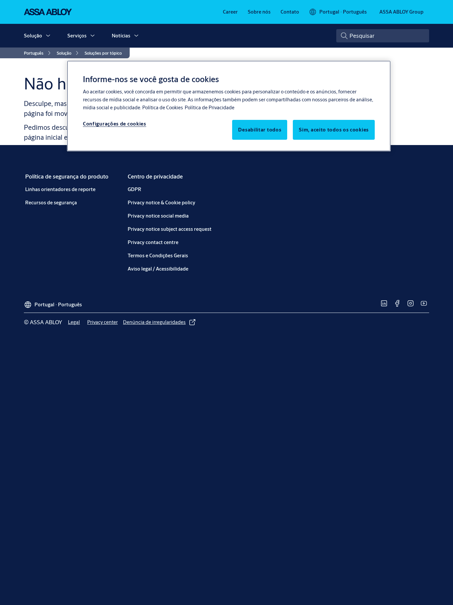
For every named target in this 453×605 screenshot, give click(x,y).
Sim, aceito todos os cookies (334, 129)
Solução (33, 35)
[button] (48, 35)
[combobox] (382, 35)
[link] (230, 12)
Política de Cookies (162, 107)
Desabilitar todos (259, 129)
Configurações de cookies (114, 124)
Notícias (121, 35)
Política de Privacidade (209, 107)
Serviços (77, 35)
